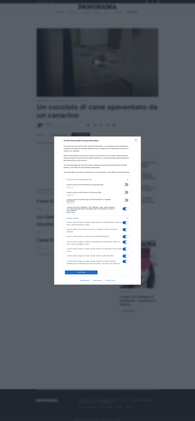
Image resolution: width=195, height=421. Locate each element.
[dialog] (97, 210)
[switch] (125, 184)
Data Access (97, 280)
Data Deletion (85, 280)
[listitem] (97, 179)
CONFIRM (81, 272)
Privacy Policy (110, 280)
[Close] (136, 141)
